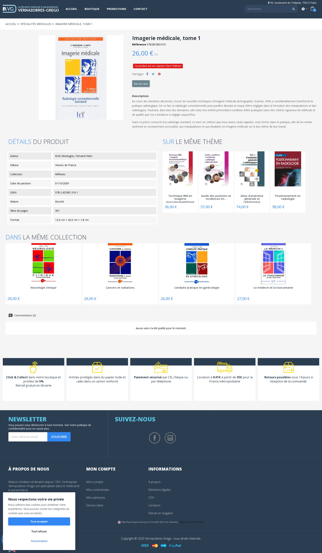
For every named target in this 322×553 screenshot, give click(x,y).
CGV (151, 497)
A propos (154, 482)
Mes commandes (97, 490)
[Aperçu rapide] (166, 159)
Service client (94, 505)
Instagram (170, 438)
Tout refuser (39, 531)
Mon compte (94, 482)
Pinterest (159, 74)
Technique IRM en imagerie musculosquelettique (180, 198)
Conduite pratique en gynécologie (196, 287)
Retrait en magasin (160, 513)
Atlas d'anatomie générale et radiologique (252, 198)
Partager (147, 74)
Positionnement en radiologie (288, 197)
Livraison (154, 505)
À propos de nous (28, 469)
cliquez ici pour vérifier (191, 522)
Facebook (154, 438)
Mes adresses (95, 497)
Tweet (153, 74)
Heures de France (65, 165)
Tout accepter (39, 521)
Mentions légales (159, 490)
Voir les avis (141, 83)
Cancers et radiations (120, 287)
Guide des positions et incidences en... (216, 197)
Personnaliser (39, 541)
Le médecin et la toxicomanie (273, 287)
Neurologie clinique (43, 287)
